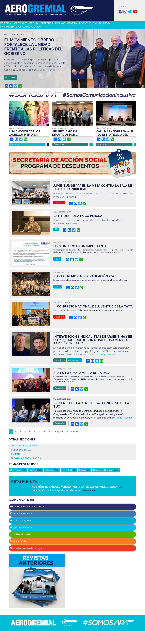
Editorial (6, 23)
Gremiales (20, 23)
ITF (56, 229)
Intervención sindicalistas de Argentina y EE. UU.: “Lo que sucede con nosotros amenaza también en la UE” (93, 340)
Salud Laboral (102, 23)
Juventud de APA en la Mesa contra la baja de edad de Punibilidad (92, 187)
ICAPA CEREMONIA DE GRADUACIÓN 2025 (84, 276)
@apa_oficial (20, 541)
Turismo (16, 454)
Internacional (74, 360)
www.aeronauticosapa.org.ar (28, 506)
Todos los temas (21, 450)
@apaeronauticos (22, 527)
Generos (14, 144)
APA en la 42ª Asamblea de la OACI (81, 373)
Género (72, 23)
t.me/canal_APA (22, 520)
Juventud (85, 23)
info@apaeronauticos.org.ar (28, 548)
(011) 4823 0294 (22, 534)
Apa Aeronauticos (22, 513)
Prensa (34, 23)
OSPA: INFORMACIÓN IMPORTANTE (80, 246)
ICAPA (58, 286)
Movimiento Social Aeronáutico (20, 26)
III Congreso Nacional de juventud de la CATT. (93, 306)
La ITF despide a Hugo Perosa (77, 216)
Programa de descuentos (26, 458)
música (33, 470)
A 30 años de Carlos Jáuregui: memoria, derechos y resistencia (27, 135)
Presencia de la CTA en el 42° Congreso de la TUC (91, 404)
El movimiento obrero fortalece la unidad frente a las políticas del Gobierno (33, 47)
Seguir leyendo (47, 69)
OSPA (57, 259)
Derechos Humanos (52, 23)
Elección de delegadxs (24, 445)
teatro (82, 470)
